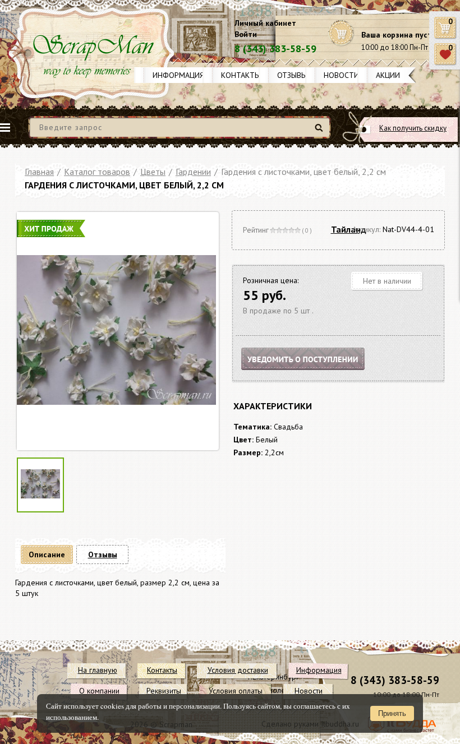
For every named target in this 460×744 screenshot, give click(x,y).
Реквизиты (163, 691)
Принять (392, 713)
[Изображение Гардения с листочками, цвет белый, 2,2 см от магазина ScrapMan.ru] (116, 331)
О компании (99, 691)
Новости (341, 75)
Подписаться (312, 373)
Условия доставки (238, 670)
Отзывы (292, 75)
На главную (97, 670)
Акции (388, 75)
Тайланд (348, 229)
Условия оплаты (236, 691)
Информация (178, 75)
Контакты (240, 75)
